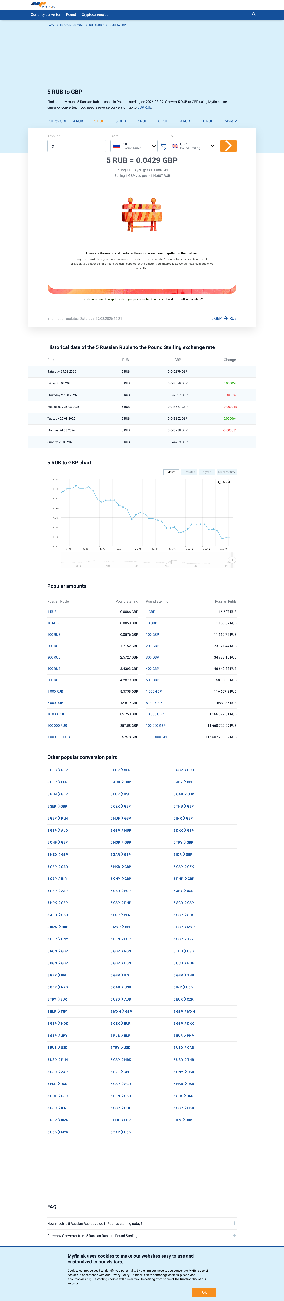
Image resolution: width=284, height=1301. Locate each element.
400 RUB (53, 668)
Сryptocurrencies (95, 15)
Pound (71, 15)
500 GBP (152, 680)
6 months (189, 472)
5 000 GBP (154, 703)
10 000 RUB (56, 714)
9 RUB (185, 121)
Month (171, 472)
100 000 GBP (156, 725)
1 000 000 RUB (58, 737)
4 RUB (78, 121)
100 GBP (152, 634)
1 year (207, 472)
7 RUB (142, 121)
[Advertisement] (142, 57)
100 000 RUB (57, 725)
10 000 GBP (155, 714)
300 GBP (152, 657)
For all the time (227, 472)
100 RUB (53, 634)
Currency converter (45, 15)
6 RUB (121, 121)
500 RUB (53, 680)
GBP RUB (144, 107)
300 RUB (53, 657)
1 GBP (150, 612)
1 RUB (52, 612)
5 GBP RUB (224, 318)
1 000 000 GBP (157, 737)
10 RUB (207, 121)
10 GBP (151, 623)
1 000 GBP (154, 691)
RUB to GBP (57, 121)
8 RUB (163, 121)
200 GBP (152, 646)
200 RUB (53, 646)
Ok (204, 1292)
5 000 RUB (55, 703)
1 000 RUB (55, 691)
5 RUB (99, 121)
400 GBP (152, 668)
